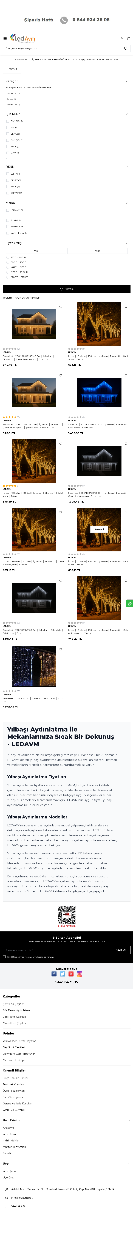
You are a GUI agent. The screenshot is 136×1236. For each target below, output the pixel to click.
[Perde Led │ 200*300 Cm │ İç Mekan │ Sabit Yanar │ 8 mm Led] (34, 666)
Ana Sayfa (21, 59)
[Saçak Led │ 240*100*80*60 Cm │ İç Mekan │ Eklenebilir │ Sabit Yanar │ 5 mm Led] (34, 598)
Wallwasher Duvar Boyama (19, 1041)
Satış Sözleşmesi (13, 1097)
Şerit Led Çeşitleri (13, 1004)
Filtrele (69, 289)
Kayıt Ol (121, 949)
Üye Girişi (8, 1177)
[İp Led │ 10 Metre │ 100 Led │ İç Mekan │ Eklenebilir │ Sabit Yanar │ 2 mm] (99, 324)
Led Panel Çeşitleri (14, 1016)
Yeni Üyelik (9, 1171)
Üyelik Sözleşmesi (14, 1090)
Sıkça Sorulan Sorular (15, 1078)
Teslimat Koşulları (13, 1084)
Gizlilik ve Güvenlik (14, 1110)
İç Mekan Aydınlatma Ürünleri (51, 59)
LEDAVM (12, 69)
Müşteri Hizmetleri (14, 1147)
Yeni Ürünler (10, 1134)
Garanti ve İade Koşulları (17, 1103)
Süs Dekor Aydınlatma (16, 1010)
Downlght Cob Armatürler (19, 1053)
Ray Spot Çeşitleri (14, 1047)
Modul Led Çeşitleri (15, 1023)
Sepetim (8, 1153)
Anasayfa (8, 1127)
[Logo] (27, 38)
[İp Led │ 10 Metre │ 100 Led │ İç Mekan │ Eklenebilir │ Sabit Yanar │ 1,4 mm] (34, 461)
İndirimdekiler (11, 1140)
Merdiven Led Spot (15, 1060)
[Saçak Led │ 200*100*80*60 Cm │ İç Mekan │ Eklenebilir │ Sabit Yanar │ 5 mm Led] (99, 393)
